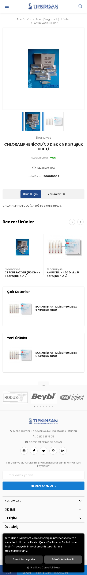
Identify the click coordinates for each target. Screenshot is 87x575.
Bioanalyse (12, 269)
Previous (72, 222)
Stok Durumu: (39, 157)
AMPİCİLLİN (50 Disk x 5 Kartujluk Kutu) (63, 274)
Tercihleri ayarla (24, 559)
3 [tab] (40, 406)
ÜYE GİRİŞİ (12, 526)
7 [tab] (52, 406)
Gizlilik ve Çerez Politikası (45, 567)
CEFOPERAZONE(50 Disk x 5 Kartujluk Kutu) (22, 274)
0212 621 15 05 (45, 436)
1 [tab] (34, 406)
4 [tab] (43, 406)
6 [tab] (49, 406)
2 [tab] (37, 406)
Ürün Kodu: (35, 176)
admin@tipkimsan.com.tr (45, 442)
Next (80, 222)
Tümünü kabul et (63, 559)
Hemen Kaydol (42, 485)
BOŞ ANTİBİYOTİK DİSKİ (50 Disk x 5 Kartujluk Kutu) (56, 308)
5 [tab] (46, 406)
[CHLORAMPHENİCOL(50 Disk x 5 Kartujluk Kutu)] (43, 69)
